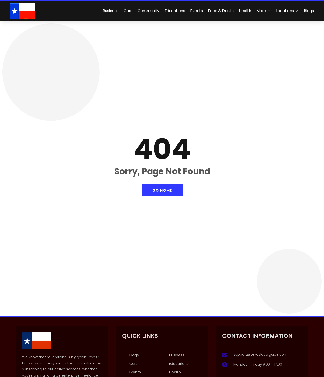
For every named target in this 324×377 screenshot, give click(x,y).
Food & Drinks (221, 11)
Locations (285, 11)
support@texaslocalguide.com (260, 354)
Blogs (309, 11)
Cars (128, 11)
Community (148, 11)
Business (110, 11)
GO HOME (162, 190)
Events (196, 11)
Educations (175, 11)
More (261, 11)
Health (245, 11)
